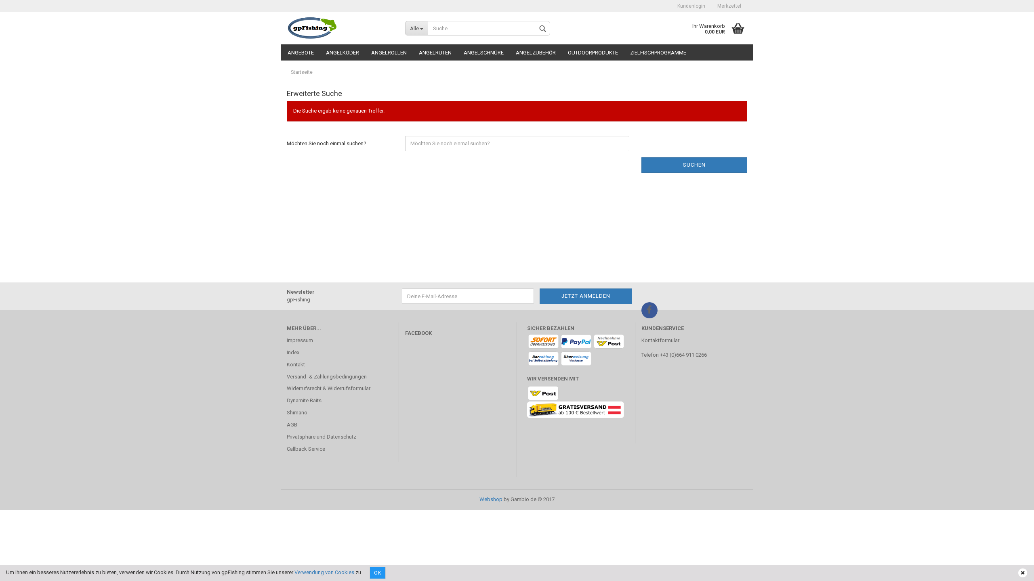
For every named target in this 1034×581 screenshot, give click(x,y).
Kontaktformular (660, 340)
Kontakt (296, 365)
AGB (292, 425)
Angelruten (435, 53)
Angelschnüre (484, 53)
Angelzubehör (536, 53)
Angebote (301, 53)
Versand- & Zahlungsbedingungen (327, 377)
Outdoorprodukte (593, 53)
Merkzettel (729, 6)
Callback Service (306, 449)
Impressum (300, 340)
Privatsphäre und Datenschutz (321, 437)
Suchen (694, 165)
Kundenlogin (691, 6)
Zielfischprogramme (658, 53)
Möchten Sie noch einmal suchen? (326, 143)
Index (293, 352)
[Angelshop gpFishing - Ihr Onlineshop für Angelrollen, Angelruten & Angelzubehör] (340, 28)
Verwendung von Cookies (324, 572)
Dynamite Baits (304, 400)
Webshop (490, 499)
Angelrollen (389, 53)
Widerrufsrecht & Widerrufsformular (328, 388)
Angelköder (342, 53)
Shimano (297, 413)
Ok (377, 573)
